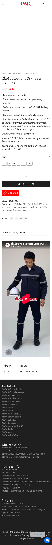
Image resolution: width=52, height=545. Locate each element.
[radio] (4, 163)
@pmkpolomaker (16, 503)
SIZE (4, 157)
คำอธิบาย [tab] (6, 232)
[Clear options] (49, 157)
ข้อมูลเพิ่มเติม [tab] (19, 232)
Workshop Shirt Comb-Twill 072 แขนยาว (20, 73)
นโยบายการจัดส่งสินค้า (11, 488)
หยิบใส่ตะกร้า (24, 184)
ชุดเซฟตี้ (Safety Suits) (16, 210)
